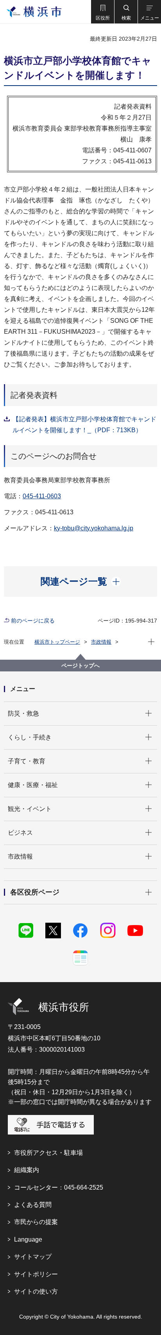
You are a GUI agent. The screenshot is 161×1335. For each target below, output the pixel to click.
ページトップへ (80, 665)
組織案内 (26, 1170)
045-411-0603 (42, 496)
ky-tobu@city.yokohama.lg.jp (93, 528)
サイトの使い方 (36, 1291)
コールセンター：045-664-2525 (58, 1187)
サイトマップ (33, 1256)
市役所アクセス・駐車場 (48, 1152)
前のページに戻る (33, 620)
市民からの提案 (36, 1222)
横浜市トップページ (57, 642)
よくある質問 (33, 1204)
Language (28, 1239)
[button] (102, 11)
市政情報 (101, 642)
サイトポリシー (36, 1274)
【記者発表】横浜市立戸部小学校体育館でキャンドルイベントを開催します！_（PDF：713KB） (84, 424)
